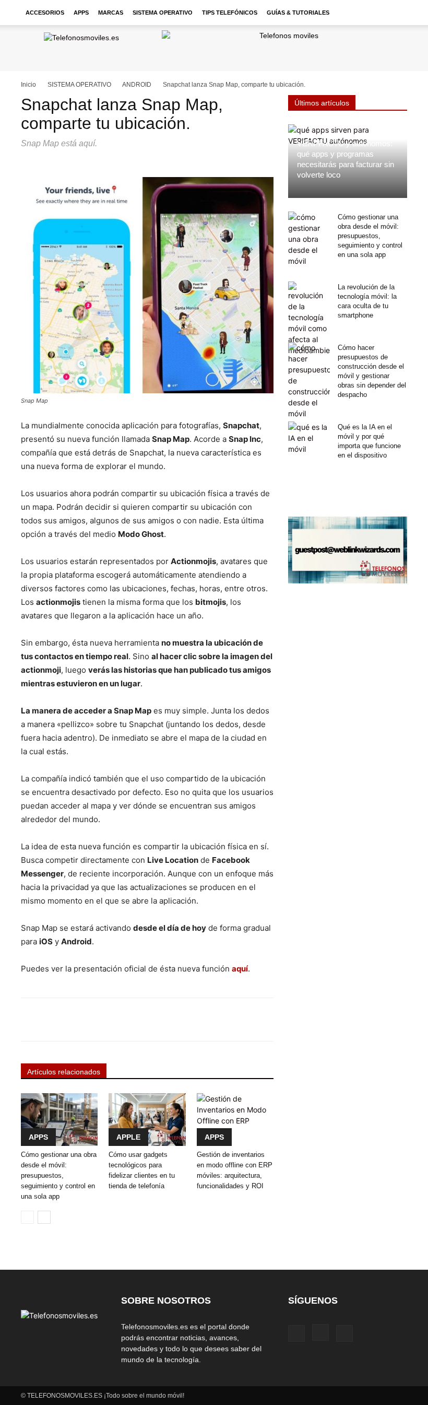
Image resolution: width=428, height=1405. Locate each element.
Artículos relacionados (63, 1072)
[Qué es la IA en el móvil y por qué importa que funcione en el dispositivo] (309, 437)
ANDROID (136, 84)
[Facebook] (296, 1333)
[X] (344, 1333)
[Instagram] (320, 1332)
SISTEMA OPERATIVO (163, 12)
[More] (338, 1019)
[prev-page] (27, 1217)
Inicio (28, 84)
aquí (240, 969)
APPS (81, 12)
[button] (394, 12)
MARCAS (110, 12)
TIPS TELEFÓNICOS (229, 12)
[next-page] (44, 1217)
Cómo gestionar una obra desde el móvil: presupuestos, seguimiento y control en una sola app (59, 1175)
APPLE (128, 1137)
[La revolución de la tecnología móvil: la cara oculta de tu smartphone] (309, 319)
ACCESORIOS (45, 12)
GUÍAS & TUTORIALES (298, 12)
